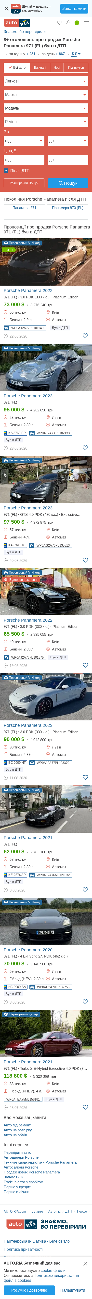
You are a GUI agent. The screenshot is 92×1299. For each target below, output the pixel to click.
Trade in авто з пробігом (23, 1182)
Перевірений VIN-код (24, 243)
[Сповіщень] (68, 22)
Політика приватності (23, 1249)
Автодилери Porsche (21, 1157)
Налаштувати (72, 1290)
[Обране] (59, 22)
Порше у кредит (17, 1187)
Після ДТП (19, 171)
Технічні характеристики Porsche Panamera (40, 1162)
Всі (19, 67)
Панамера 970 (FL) (67, 208)
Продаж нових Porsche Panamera (32, 1172)
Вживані (40, 67)
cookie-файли (53, 1270)
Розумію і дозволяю (29, 1290)
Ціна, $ (10, 151)
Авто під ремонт (17, 1125)
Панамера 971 (24, 208)
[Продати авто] (77, 22)
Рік (6, 132)
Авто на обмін (15, 1135)
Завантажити (74, 8)
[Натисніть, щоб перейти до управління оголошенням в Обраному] (85, 336)
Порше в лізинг (16, 1192)
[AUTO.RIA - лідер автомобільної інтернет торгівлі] (17, 23)
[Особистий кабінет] (86, 22)
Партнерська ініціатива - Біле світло (37, 1241)
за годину (21, 54)
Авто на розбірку (18, 1130)
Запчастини (13, 1177)
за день (53, 54)
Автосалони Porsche (21, 1167)
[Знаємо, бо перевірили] (46, 1227)
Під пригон (76, 67)
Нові (57, 67)
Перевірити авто (17, 1152)
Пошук (70, 183)
